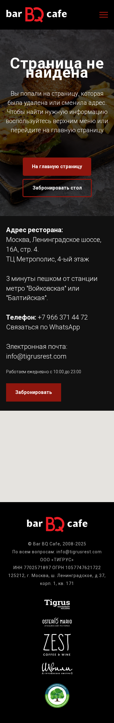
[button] (57, 420)
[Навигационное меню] (103, 15)
